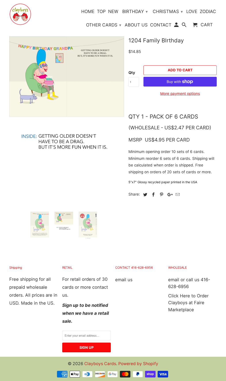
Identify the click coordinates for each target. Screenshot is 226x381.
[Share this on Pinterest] (160, 194)
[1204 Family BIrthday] (66, 93)
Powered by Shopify (138, 363)
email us (123, 279)
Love (191, 11)
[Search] (184, 25)
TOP (101, 11)
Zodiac (208, 11)
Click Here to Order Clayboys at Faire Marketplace (188, 302)
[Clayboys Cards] (20, 14)
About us (136, 25)
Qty (131, 72)
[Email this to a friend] (177, 194)
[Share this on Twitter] (144, 194)
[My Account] (176, 25)
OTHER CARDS (103, 25)
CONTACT (160, 25)
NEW (113, 11)
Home (87, 11)
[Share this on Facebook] (152, 194)
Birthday (135, 11)
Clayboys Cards (100, 363)
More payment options (180, 93)
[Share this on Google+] (168, 194)
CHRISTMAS (168, 11)
